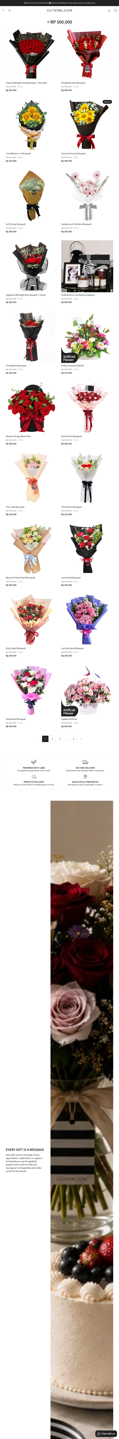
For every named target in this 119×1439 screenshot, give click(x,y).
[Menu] (3, 10)
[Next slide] (53, 54)
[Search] (9, 10)
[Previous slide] (10, 54)
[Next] (80, 739)
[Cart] (115, 10)
